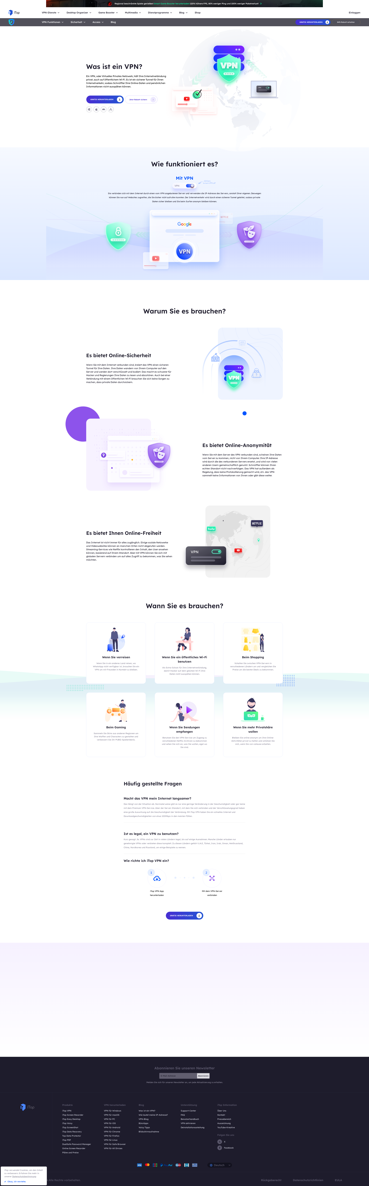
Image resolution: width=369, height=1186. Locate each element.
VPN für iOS (110, 1123)
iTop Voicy (67, 1123)
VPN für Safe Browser (115, 1144)
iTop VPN (66, 1110)
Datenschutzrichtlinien (308, 1180)
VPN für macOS (111, 1115)
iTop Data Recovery (72, 1131)
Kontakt (221, 1115)
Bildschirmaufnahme (149, 1131)
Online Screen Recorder (73, 1148)
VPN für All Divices (113, 1148)
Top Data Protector (71, 1136)
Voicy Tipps (144, 1127)
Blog (113, 22)
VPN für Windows (112, 1110)
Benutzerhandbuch (190, 1119)
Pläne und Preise (70, 1152)
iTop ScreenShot (70, 1127)
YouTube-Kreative (226, 1127)
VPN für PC (109, 1119)
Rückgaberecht (271, 1180)
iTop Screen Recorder (72, 1115)
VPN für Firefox (111, 1136)
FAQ (183, 1115)
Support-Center (188, 1110)
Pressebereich (224, 1119)
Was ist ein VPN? (147, 1110)
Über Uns (221, 1110)
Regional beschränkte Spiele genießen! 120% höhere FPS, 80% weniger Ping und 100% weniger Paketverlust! (187, 3)
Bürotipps (143, 1123)
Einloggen (354, 12)
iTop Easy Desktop (71, 1119)
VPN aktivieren (188, 1123)
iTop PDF (66, 1140)
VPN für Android (112, 1127)
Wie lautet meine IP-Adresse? (153, 1115)
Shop (197, 12)
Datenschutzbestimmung (24, 1176)
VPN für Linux (110, 1140)
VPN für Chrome (112, 1131)
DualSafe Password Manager (76, 1144)
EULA (338, 1180)
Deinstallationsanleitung (192, 1127)
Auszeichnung (224, 1123)
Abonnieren (203, 1076)
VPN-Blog (143, 1119)
